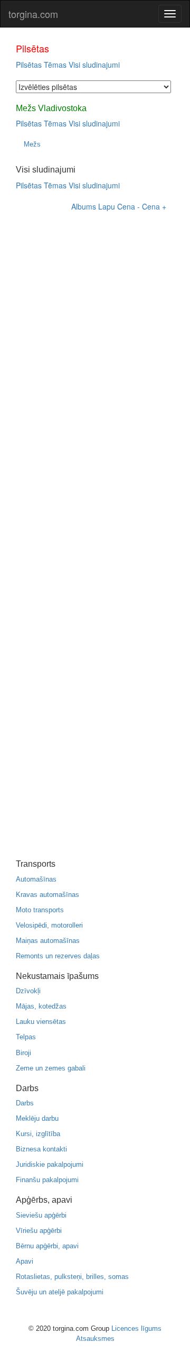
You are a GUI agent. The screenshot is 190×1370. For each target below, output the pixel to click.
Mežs (32, 144)
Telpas (26, 1037)
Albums (83, 206)
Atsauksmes (95, 1338)
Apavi (24, 1261)
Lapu (106, 206)
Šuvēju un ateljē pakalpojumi (59, 1292)
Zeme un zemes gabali (51, 1068)
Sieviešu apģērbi (41, 1215)
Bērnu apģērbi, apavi (47, 1246)
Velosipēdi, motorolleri (49, 925)
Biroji (23, 1053)
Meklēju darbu (37, 1118)
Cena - (128, 206)
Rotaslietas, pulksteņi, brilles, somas (72, 1277)
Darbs (25, 1103)
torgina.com (33, 14)
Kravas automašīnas (47, 895)
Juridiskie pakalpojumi (49, 1164)
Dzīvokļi (28, 991)
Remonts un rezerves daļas (58, 956)
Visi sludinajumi (94, 64)
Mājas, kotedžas (41, 1006)
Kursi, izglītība (38, 1134)
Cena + (154, 206)
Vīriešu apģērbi (39, 1231)
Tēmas (55, 64)
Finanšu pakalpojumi (47, 1180)
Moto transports (40, 910)
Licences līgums (136, 1328)
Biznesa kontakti (41, 1149)
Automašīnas (36, 879)
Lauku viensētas (41, 1022)
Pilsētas (29, 64)
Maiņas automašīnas (48, 941)
